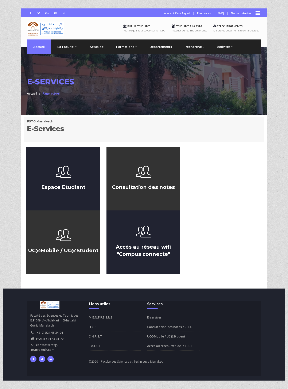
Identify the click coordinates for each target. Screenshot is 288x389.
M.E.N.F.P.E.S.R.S (100, 317)
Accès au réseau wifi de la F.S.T (169, 346)
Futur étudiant (138, 26)
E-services (204, 13)
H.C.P (92, 327)
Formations (125, 47)
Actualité (97, 47)
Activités (223, 47)
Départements (160, 47)
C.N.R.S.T (95, 336)
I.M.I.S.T (94, 346)
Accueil (39, 47)
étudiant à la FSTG (188, 26)
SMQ (221, 13)
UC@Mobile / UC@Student (166, 336)
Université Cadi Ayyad (175, 13)
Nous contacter (241, 13)
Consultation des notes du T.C (169, 327)
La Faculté (65, 47)
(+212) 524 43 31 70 (49, 339)
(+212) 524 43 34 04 (49, 333)
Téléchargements (229, 26)
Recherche (193, 47)
